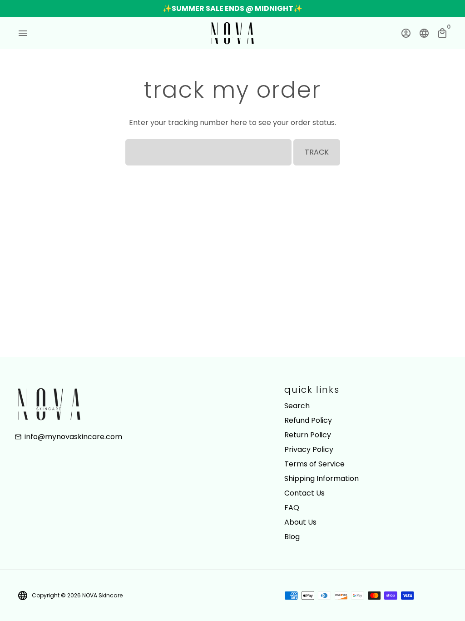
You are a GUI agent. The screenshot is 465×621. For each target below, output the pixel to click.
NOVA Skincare (102, 595)
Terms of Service (314, 464)
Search (297, 406)
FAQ (291, 507)
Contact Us (304, 493)
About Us (300, 522)
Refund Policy (308, 420)
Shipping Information (321, 478)
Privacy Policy (308, 449)
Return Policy (307, 435)
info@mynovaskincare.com (68, 436)
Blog (292, 536)
